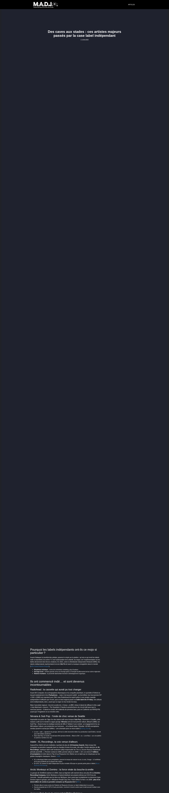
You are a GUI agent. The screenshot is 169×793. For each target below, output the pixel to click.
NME (58, 756)
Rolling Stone (85, 728)
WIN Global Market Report (40, 666)
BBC (78, 782)
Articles (131, 4)
